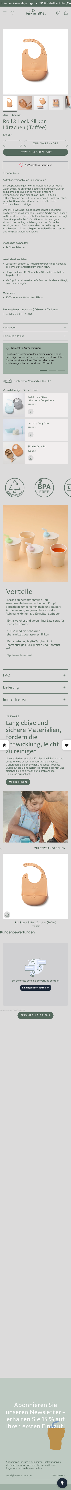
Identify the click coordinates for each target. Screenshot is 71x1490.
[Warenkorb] (66, 13)
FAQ (6, 675)
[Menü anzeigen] (4, 13)
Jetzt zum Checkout (35, 152)
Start (5, 115)
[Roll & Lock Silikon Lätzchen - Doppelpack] (14, 405)
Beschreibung (11, 173)
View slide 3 (61, 370)
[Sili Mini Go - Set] (14, 453)
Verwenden (9, 327)
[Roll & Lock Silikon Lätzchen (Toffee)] (35, 886)
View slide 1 (43, 370)
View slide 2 (52, 370)
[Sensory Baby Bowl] (14, 430)
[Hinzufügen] (30, 412)
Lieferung (11, 687)
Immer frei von (15, 699)
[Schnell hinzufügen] (7, 914)
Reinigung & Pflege (13, 336)
